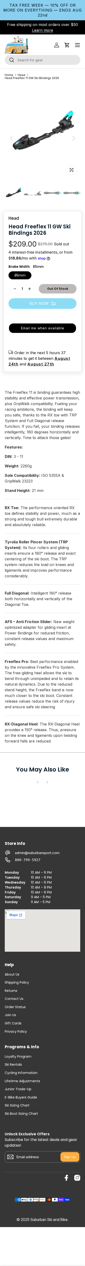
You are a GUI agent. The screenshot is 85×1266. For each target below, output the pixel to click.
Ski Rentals (13, 1064)
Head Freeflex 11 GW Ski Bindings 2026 (32, 78)
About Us (12, 974)
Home (9, 75)
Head (21, 75)
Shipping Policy (17, 982)
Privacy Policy (16, 1031)
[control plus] (31, 288)
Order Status (15, 1007)
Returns (11, 991)
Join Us (10, 1015)
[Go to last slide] (11, 138)
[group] (13, 193)
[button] (67, 45)
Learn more (42, 30)
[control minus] (12, 288)
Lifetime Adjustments (22, 1081)
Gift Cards (13, 1023)
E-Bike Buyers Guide (21, 1097)
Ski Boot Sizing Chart (21, 1113)
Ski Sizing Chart (17, 1105)
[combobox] (42, 60)
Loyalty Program (18, 1056)
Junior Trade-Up (18, 1089)
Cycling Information (21, 1073)
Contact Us (14, 999)
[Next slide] (73, 138)
